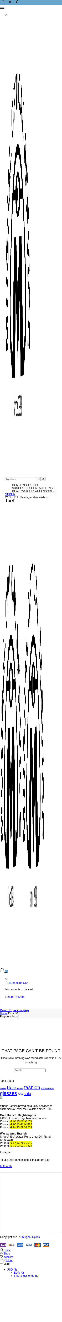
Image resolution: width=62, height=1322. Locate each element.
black (12, 1087)
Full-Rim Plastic (47, 1088)
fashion (32, 1087)
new (20, 1094)
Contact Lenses (43, 488)
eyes (20, 1088)
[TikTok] (17, 1)
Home (16, 485)
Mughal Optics (31, 1237)
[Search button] (42, 479)
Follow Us (6, 1166)
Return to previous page (14, 1010)
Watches (28, 491)
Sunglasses (21, 488)
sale (27, 1093)
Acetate (3, 1088)
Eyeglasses (29, 485)
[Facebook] (3, 1)
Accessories (45, 491)
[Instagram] (10, 1)
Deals (16, 491)
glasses (8, 1093)
